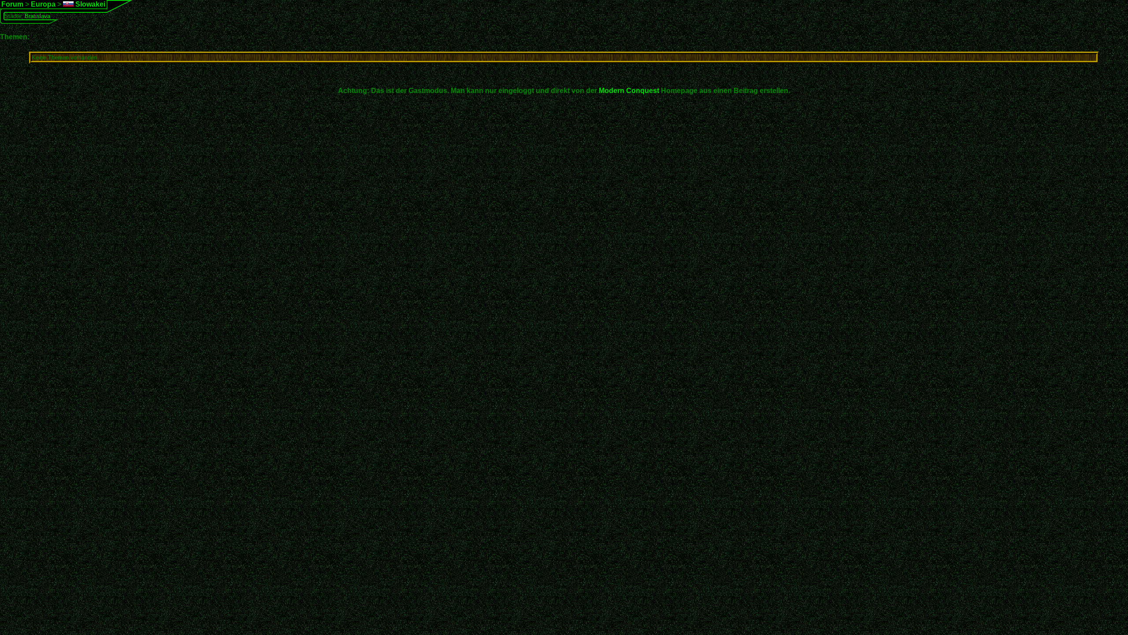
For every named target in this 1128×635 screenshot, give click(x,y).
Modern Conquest (629, 90)
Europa (43, 4)
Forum (12, 4)
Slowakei (89, 4)
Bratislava (37, 16)
